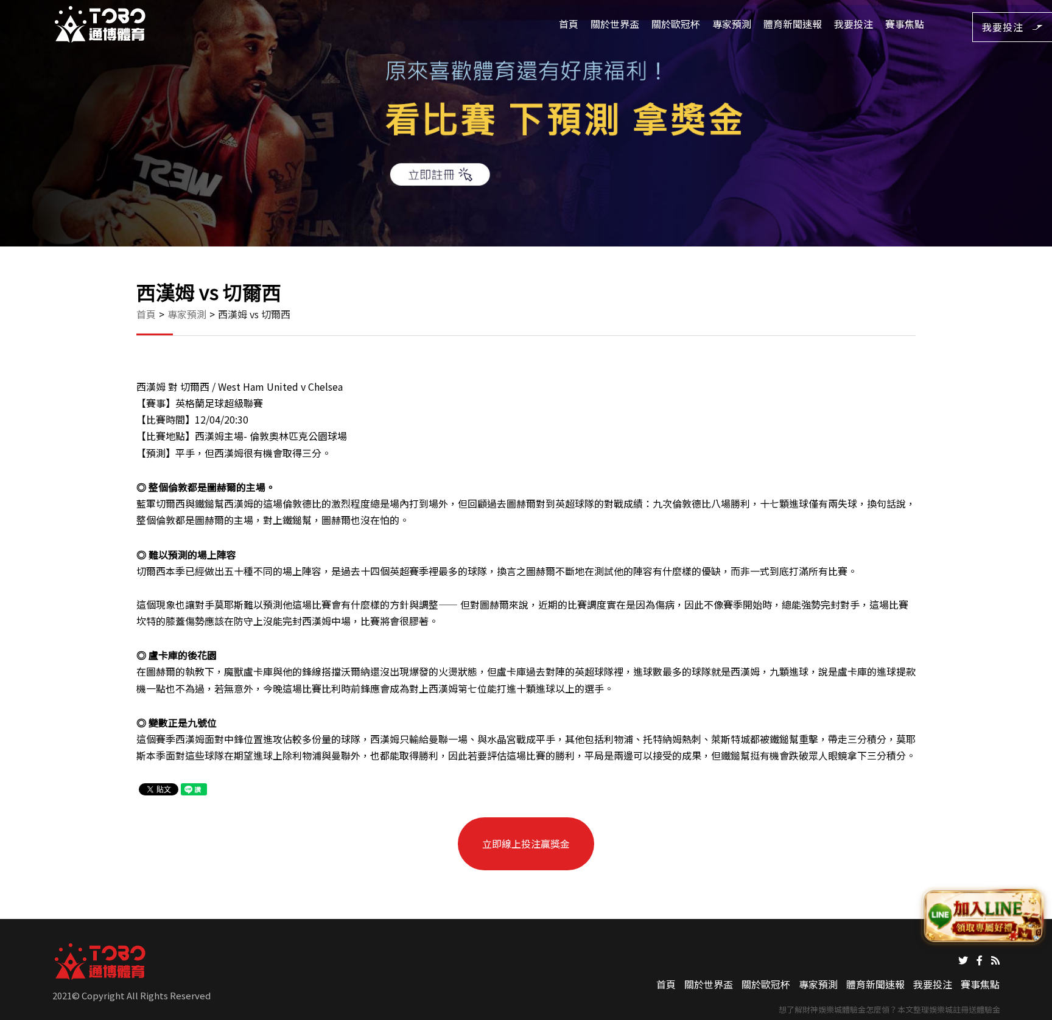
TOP (1030, 999)
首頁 (568, 23)
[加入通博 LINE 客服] (983, 917)
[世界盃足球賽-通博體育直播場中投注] (526, 123)
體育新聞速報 (792, 23)
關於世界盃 (615, 23)
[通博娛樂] (100, 22)
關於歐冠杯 (675, 23)
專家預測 (731, 23)
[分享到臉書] (980, 959)
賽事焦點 (904, 23)
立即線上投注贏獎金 (526, 843)
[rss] (995, 959)
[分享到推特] (963, 959)
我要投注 (853, 23)
